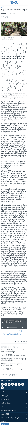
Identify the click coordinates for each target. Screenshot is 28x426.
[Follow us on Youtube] (9, 384)
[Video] (12, 424)
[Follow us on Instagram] (12, 384)
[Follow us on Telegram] (15, 384)
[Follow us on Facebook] (2, 384)
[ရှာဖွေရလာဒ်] (24, 424)
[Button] (24, 20)
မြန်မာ (2, 6)
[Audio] (18, 424)
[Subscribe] (2, 387)
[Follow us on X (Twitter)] (5, 384)
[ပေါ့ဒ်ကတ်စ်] (22, 384)
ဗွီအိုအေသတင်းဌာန (8, 322)
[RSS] (19, 384)
